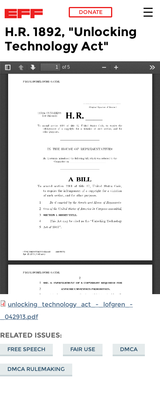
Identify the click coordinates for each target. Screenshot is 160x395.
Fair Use (82, 349)
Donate (91, 12)
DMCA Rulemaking (36, 369)
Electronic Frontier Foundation (26, 13)
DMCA (128, 349)
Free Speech (26, 349)
